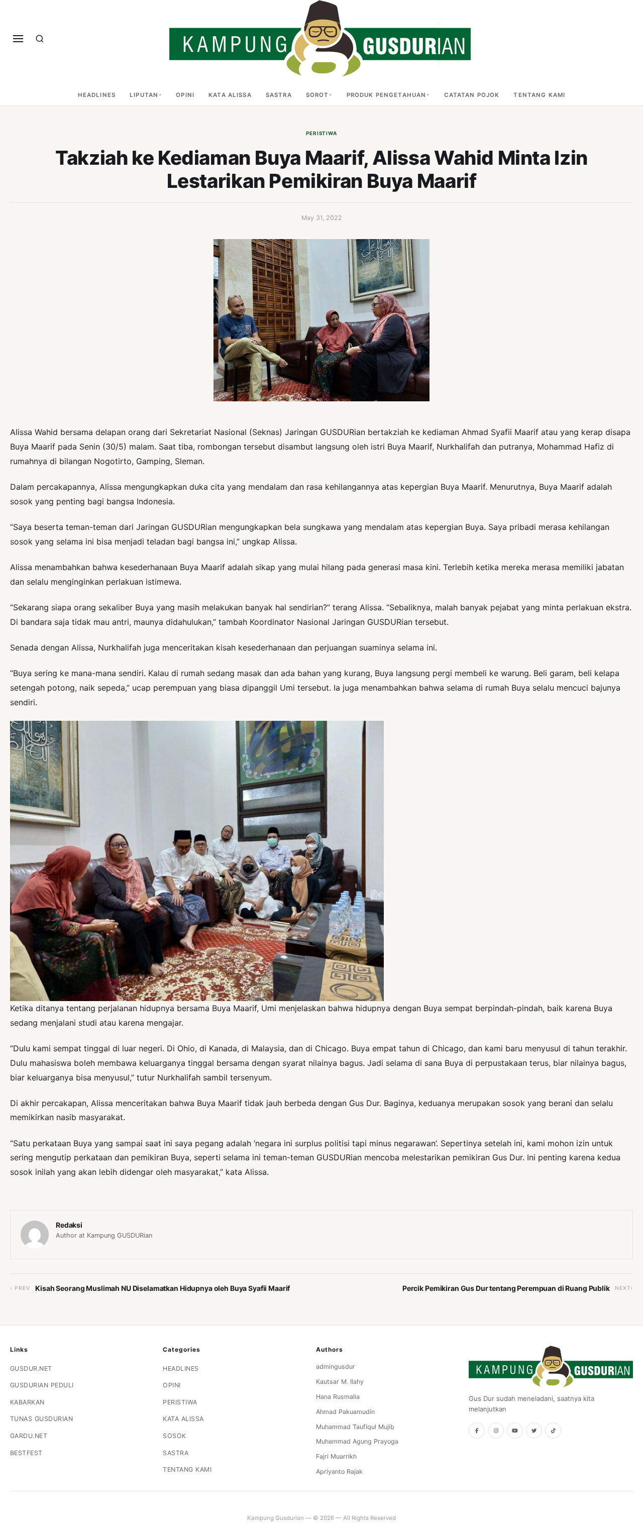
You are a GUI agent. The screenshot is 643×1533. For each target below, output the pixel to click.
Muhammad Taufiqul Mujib (355, 1427)
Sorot (317, 94)
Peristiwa (321, 133)
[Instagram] (496, 1430)
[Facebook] (477, 1430)
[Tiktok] (553, 1430)
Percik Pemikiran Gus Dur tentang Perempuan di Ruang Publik (506, 1288)
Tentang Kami (539, 94)
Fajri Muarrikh (336, 1456)
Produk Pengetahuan (386, 94)
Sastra (279, 94)
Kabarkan (27, 1402)
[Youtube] (515, 1430)
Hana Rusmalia (338, 1396)
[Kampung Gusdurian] (320, 38)
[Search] (39, 38)
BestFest (26, 1453)
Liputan (144, 94)
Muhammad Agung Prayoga (357, 1441)
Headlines (97, 94)
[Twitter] (534, 1430)
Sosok (174, 1436)
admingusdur (335, 1366)
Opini (185, 94)
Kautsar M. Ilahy (340, 1381)
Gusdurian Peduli (42, 1385)
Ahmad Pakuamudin (345, 1411)
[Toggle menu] (18, 38)
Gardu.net (29, 1436)
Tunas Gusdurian (41, 1418)
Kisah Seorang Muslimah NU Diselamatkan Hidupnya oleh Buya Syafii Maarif (162, 1288)
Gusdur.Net (31, 1368)
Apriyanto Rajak (339, 1471)
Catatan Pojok (472, 94)
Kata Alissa (230, 94)
